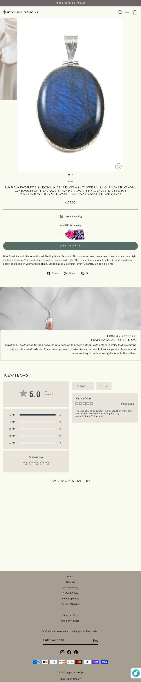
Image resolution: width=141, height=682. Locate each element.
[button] (36, 415)
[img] (84, 404)
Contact (70, 582)
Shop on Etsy (70, 615)
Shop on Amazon (70, 621)
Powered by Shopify (70, 679)
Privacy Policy (70, 587)
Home (70, 181)
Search (70, 576)
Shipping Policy (70, 598)
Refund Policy (70, 593)
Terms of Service (70, 604)
